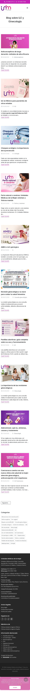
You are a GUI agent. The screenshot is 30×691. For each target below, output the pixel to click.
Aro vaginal (14, 519)
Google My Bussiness (8, 656)
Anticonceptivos (18, 57)
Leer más (20, 684)
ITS (15, 535)
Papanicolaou (21, 535)
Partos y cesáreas (19, 203)
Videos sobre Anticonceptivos (11, 651)
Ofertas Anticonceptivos (10, 647)
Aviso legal (4, 607)
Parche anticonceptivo (7, 538)
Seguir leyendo (5, 70)
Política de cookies (6, 611)
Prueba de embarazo (20, 540)
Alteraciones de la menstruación (10, 516)
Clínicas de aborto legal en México (10, 627)
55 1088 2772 (10, 1)
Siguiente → (6, 503)
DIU (26, 524)
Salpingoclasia (5, 543)
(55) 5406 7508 (12, 571)
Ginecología (17, 391)
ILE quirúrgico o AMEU (7, 535)
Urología (16, 153)
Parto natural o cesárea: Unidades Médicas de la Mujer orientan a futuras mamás (14, 197)
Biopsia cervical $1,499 (8, 522)
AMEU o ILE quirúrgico (10, 247)
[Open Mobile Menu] (27, 8)
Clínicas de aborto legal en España (10, 629)
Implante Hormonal (8, 643)
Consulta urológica (7, 524)
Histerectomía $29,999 (7, 530)
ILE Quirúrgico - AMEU (9, 637)
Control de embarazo (18, 524)
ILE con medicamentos (7, 532)
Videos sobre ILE (7, 649)
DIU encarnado (5, 527)
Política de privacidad (7, 609)
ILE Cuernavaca (18, 481)
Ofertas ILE (6, 645)
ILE (15, 106)
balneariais (15, 671)
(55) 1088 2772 (11, 569)
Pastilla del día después (8, 540)
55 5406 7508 (22, 1)
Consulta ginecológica (20, 297)
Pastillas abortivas (8, 635)
